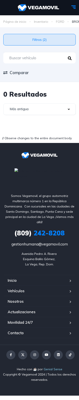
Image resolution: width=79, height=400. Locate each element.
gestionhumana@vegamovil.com (39, 244)
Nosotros (16, 301)
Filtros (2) (39, 40)
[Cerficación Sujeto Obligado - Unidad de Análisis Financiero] (39, 173)
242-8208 (39, 233)
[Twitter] (22, 354)
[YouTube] (46, 354)
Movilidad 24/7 (20, 322)
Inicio (12, 280)
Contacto (16, 332)
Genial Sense (53, 369)
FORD (60, 22)
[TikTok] (70, 354)
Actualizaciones (22, 312)
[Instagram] (34, 354)
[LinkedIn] (58, 354)
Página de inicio (14, 22)
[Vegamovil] (38, 7)
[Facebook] (10, 354)
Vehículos (16, 291)
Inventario (41, 22)
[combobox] (39, 109)
